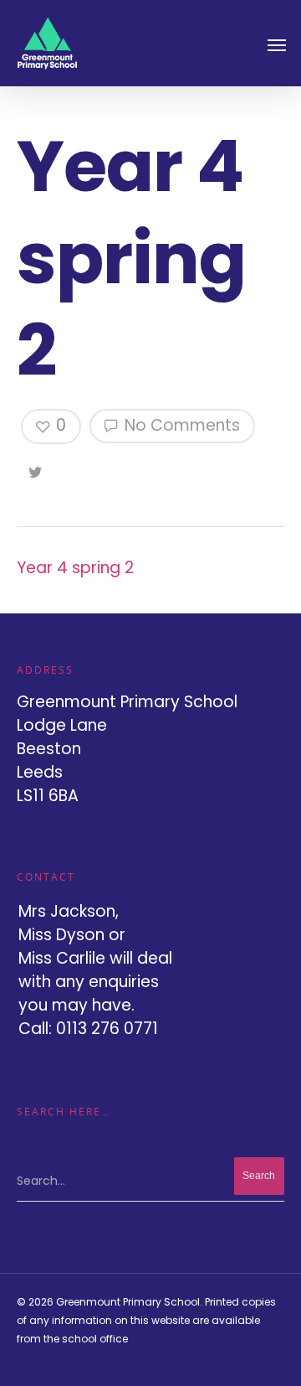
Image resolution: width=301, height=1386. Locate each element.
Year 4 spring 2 (75, 567)
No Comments (180, 425)
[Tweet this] (36, 469)
